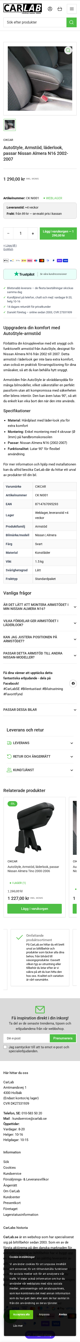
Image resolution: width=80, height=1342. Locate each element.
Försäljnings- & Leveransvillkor (26, 1179)
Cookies (9, 1168)
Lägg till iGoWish (10, 247)
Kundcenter (11, 1197)
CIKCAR (8, 140)
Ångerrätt (10, 1185)
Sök (6, 1162)
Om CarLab (11, 1191)
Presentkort (12, 1203)
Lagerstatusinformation (20, 1215)
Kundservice (12, 1174)
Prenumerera (62, 1038)
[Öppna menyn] (72, 9)
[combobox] (40, 22)
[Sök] (71, 22)
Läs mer (18, 1325)
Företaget (10, 1209)
